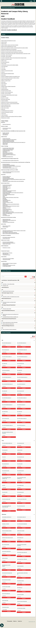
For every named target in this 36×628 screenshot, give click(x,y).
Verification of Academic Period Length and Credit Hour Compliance (11, 116)
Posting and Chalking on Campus (8, 202)
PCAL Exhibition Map (20, 485)
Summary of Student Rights (7, 172)
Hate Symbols (5, 195)
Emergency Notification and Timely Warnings (9, 139)
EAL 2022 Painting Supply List (6, 342)
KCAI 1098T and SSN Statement (22, 523)
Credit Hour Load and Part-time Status (7, 70)
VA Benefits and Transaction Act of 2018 (9, 265)
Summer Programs (6, 332)
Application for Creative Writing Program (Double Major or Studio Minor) (12, 52)
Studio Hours (3, 109)
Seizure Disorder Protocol (7, 206)
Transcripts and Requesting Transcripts (7, 112)
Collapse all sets (32, 278)
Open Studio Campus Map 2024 (22, 552)
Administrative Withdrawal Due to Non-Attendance (8, 49)
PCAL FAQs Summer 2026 (6, 499)
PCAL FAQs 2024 (19, 463)
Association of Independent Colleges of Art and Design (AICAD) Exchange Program (13, 57)
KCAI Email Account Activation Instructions (21, 545)
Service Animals (5, 129)
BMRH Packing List (6, 133)
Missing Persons (5, 143)
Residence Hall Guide (6, 132)
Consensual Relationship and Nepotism (9, 165)
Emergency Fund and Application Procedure (9, 190)
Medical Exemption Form (6, 219)
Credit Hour (3, 72)
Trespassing (4, 214)
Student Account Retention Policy (8, 156)
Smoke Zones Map (6, 210)
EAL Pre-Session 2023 (5, 349)
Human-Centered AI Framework (7, 152)
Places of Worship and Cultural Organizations (9, 329)
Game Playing (5, 151)
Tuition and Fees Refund (6, 259)
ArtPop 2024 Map (5, 558)
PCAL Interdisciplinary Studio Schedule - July (21, 478)
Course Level (3, 67)
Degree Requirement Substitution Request (7, 73)
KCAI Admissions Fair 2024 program (6, 565)
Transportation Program (6, 254)
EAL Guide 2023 (19, 370)
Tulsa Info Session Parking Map (22, 601)
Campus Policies (18, 5)
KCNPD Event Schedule (20, 530)
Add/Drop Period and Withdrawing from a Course (8, 46)
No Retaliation (5, 199)
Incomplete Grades (4, 87)
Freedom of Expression (6, 193)
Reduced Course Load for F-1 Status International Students (10, 103)
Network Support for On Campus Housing (9, 154)
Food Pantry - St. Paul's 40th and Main (8, 284)
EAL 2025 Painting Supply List (21, 342)
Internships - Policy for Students (6, 93)
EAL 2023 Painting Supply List (6, 377)
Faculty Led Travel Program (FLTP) (6, 79)
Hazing (4, 196)
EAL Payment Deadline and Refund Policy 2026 (7, 433)
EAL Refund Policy (5, 411)
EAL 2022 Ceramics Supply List (6, 356)
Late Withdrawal (3, 96)
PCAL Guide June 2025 (20, 443)
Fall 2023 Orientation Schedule (6, 530)
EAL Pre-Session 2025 (5, 418)
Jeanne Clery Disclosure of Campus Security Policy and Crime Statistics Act (14, 142)
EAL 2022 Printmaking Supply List (22, 356)
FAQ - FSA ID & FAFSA (5, 544)
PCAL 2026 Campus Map (21, 505)
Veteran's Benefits (5, 264)
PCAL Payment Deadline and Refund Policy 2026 (6, 506)
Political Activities (5, 201)
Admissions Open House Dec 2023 (7, 537)
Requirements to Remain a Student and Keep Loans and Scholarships (13, 181)
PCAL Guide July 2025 (20, 492)
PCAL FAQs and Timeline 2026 (21, 499)
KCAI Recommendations (6, 370)
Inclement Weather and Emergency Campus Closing (10, 197)
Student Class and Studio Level (5, 106)
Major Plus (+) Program (4, 97)
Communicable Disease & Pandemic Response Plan (10, 160)
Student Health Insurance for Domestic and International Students (13, 212)
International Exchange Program (6, 90)
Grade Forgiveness (4, 83)
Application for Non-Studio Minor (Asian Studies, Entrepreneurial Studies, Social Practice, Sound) (15, 53)
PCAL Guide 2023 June (20, 456)
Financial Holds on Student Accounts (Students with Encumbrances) (13, 192)
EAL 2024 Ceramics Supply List (21, 397)
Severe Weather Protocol (6, 208)
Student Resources (6, 270)
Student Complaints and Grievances (8, 211)
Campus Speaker (5, 188)
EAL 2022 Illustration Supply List (22, 349)
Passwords (4, 155)
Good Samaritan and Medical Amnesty (8, 194)
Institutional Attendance (4, 89)
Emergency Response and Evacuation (8, 141)
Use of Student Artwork (6, 215)
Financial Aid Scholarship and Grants (8, 178)
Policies (3, 34)
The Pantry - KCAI (5, 285)
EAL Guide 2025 (19, 411)
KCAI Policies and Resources (8, 7)
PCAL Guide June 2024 (5, 470)
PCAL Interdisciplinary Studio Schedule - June (6, 478)
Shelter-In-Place (5, 144)
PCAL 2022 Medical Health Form (7, 443)
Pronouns (4, 203)
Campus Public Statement (7, 187)
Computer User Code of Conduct (8, 149)
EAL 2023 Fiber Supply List (21, 384)
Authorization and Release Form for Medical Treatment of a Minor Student (14, 230)
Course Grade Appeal (4, 66)
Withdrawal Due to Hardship (5, 117)
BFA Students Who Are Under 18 (8, 231)
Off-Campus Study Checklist (7, 308)
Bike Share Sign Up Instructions (7, 252)
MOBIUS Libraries (5, 226)
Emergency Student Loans (7, 176)
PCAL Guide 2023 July (5, 463)
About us (15, 621)
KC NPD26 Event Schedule (21, 608)
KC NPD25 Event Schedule (6, 586)
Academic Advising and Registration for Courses (8, 40)
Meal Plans (4, 198)
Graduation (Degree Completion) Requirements (8, 86)
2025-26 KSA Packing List (6, 593)
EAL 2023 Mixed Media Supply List (7, 384)
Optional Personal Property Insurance (8, 291)
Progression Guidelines (4, 100)
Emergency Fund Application (7, 191)
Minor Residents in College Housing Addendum (10, 232)
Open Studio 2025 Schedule (6, 579)
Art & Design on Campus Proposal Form (9, 237)
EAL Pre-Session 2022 (20, 363)
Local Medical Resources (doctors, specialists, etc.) (10, 316)
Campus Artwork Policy (6, 238)
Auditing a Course (3, 60)
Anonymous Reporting (6, 164)
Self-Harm (4, 207)
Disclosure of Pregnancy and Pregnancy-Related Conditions (10, 77)
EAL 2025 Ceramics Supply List (21, 418)
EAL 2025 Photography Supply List (7, 425)
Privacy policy (9, 621)
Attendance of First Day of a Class (6, 59)
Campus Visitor (5, 189)
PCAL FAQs (4, 456)
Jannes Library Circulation (6, 225)
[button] (26, 276)
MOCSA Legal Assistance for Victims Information (10, 322)
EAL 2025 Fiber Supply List (21, 425)
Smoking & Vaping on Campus (7, 209)
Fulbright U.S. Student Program (5, 80)
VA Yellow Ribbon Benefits (7, 266)
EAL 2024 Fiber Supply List (21, 404)
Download (11, 346)
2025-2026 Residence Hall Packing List (22, 573)
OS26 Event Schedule (20, 594)
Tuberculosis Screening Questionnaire (8, 222)
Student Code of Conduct (5, 107)
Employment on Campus (6, 247)
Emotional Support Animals (7, 128)
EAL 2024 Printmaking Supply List (7, 404)
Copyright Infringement (6, 150)
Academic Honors (4, 43)
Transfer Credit (3, 113)
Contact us (20, 621)
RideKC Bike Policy (5, 253)
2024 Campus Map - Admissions (22, 559)
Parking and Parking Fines (7, 200)
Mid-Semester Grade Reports (5, 99)
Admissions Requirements (7, 124)
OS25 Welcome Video (20, 580)
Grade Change (3, 82)
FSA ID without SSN (20, 537)
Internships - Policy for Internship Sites (7, 92)
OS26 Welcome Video (5, 607)
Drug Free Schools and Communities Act (9, 242)
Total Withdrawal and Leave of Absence (7, 110)
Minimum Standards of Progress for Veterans (10, 263)
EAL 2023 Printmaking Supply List (22, 377)
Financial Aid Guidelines (6, 177)
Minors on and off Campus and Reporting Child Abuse (11, 233)
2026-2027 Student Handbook (9, 30)
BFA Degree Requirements (5, 62)
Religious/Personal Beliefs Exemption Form (9, 220)
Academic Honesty (4, 42)
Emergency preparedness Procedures (8, 140)
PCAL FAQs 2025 (4, 492)
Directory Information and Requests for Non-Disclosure (11, 171)
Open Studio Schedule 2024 (6, 551)
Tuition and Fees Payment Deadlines (8, 258)
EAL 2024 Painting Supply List (6, 397)
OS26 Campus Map (5, 600)
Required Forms (5, 221)
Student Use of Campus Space (7, 213)
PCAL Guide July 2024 (20, 470)
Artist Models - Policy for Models (6, 56)
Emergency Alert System (6, 138)
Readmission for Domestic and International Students (9, 102)
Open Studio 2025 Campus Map (7, 572)
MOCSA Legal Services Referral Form (8, 323)
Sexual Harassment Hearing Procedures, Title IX (10, 167)
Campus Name (5, 186)
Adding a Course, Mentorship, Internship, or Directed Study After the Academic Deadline (14, 47)
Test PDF (3, 485)
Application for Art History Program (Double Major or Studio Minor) (11, 50)
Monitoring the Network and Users (8, 153)
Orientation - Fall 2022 (5, 523)
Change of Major (3, 63)
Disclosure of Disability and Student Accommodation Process (10, 76)
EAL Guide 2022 (4, 363)
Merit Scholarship (5, 180)
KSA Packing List (5, 134)
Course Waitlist (3, 69)
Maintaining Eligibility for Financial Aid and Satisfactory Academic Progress (14, 179)
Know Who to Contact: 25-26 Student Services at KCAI (11, 296)
